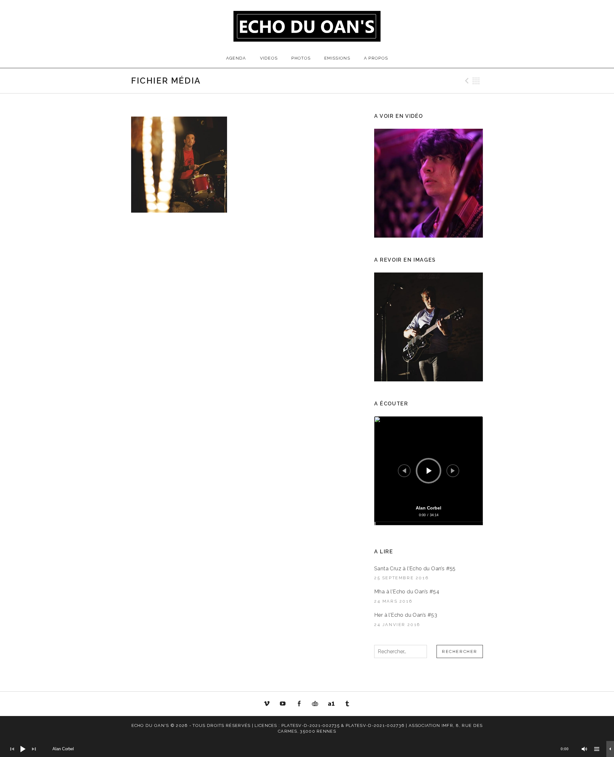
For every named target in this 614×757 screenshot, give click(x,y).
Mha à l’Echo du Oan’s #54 (406, 592)
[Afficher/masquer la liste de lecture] (597, 749)
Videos (269, 58)
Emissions (337, 58)
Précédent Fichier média (466, 81)
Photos (301, 58)
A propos (376, 58)
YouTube (282, 704)
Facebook (299, 704)
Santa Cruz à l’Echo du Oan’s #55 (415, 569)
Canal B (317, 705)
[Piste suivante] (453, 470)
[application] (428, 470)
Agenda (236, 58)
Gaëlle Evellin (347, 705)
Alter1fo (331, 704)
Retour (476, 81)
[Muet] (584, 749)
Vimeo (266, 704)
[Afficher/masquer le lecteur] (610, 749)
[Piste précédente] (404, 470)
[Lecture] (429, 471)
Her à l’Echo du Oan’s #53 (405, 615)
